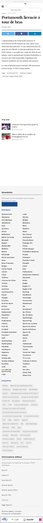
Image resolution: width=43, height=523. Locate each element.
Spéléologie (27, 318)
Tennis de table (29, 352)
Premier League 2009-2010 (12, 76)
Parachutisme (28, 240)
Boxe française (8, 263)
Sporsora (14, 443)
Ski (24, 306)
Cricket (4, 283)
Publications (27, 272)
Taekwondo (27, 344)
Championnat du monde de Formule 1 (24, 393)
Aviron (4, 231)
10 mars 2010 (6, 27)
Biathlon (5, 249)
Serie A (5, 443)
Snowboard (27, 309)
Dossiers (5, 300)
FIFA (9, 404)
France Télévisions (21, 404)
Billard (4, 251)
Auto (3, 226)
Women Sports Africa (10, 490)
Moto (25, 226)
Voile (24, 367)
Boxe (4, 260)
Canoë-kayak (7, 269)
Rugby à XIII (27, 289)
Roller (25, 280)
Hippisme (5, 352)
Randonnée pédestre (31, 274)
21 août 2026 (18, 130)
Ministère (26, 223)
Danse (4, 295)
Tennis (25, 349)
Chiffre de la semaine (11, 397)
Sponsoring (27, 321)
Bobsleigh (5, 254)
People (25, 254)
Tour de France (8, 446)
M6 (22, 424)
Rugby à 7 (26, 286)
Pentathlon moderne (31, 251)
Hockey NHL (6, 358)
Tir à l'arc (26, 358)
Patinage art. (28, 243)
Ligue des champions (10, 424)
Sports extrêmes (29, 329)
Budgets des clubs (19, 389)
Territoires (27, 355)
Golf (3, 338)
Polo (24, 269)
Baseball (5, 240)
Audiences (6, 389)
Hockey (4, 355)
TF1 (22, 443)
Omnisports (27, 237)
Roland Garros (29, 439)
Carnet (4, 272)
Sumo (25, 338)
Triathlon (26, 364)
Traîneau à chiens (30, 361)
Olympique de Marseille (11, 431)
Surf (24, 341)
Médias (25, 220)
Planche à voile (29, 260)
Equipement (6, 312)
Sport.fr (4, 470)
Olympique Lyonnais (30, 431)
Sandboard (27, 295)
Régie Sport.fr (7, 505)
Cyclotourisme (7, 292)
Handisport (6, 349)
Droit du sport (7, 303)
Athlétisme (6, 223)
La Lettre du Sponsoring (6, 370)
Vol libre (26, 369)
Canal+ (5, 393)
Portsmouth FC (12, 73)
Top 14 (28, 443)
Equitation (6, 315)
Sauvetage (27, 298)
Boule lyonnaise (8, 257)
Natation (26, 228)
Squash (25, 335)
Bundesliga (33, 389)
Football (5, 329)
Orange (5, 435)
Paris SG (14, 435)
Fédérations (6, 321)
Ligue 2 (24, 420)
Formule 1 (5, 335)
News (25, 231)
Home (4, 13)
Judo (4, 367)
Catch (4, 274)
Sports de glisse (29, 326)
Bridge (4, 266)
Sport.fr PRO (6, 495)
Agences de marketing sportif (21, 385)
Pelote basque (28, 249)
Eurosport (16, 401)
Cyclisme (5, 289)
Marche (25, 217)
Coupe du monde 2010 (30, 397)
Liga (9, 420)
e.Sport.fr (5, 475)
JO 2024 (34, 404)
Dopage (5, 298)
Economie (5, 309)
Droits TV (6, 401)
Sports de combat (30, 323)
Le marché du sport (31, 416)
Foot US (5, 326)
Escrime (5, 318)
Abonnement (11, 13)
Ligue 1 (16, 420)
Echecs (4, 306)
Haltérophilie (7, 344)
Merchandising (31, 424)
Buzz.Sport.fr (7, 480)
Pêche (25, 246)
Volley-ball (27, 372)
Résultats (26, 277)
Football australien (9, 332)
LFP (4, 420)
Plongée (26, 263)
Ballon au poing (8, 237)
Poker (25, 266)
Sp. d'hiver (27, 312)
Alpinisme (5, 217)
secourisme (27, 300)
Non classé (27, 234)
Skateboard (27, 303)
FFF (4, 404)
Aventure (5, 228)
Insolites (5, 364)
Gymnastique (7, 341)
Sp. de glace (28, 315)
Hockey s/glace (8, 361)
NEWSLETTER (9, 204)
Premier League (25, 73)
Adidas (5, 385)
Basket (4, 243)
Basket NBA (6, 246)
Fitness (4, 323)
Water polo (27, 375)
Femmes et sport (29, 401)
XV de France (7, 450)
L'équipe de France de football (14, 408)
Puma (19, 439)
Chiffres (5, 277)
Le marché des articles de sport (14, 412)
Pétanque (26, 257)
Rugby (25, 283)
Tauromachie (28, 346)
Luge (4, 374)
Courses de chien (9, 280)
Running (26, 292)
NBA (13, 427)
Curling (4, 286)
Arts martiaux (7, 220)
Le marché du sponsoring (12, 416)
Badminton (6, 234)
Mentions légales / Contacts (12, 511)
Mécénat (6, 427)
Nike (19, 427)
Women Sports (22, 446)
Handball (5, 346)
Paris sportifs (25, 435)
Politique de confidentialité (11, 513)
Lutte (25, 214)
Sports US (27, 332)
